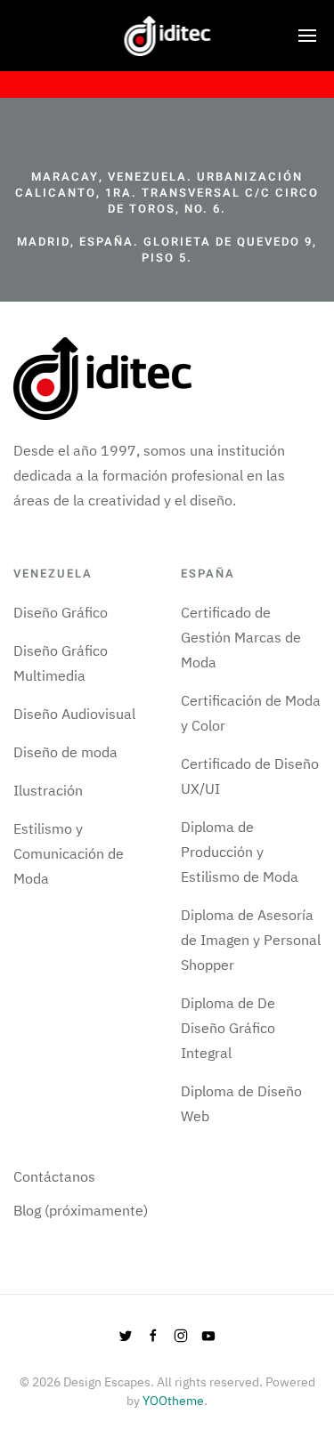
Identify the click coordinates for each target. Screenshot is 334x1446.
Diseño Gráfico (60, 612)
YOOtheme (173, 1401)
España (208, 573)
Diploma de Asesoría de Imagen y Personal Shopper (251, 939)
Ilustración (48, 790)
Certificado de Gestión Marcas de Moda (241, 637)
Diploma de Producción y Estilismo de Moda (239, 851)
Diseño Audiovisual (74, 714)
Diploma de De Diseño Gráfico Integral (228, 1028)
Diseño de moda (65, 752)
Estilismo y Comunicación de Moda (68, 853)
